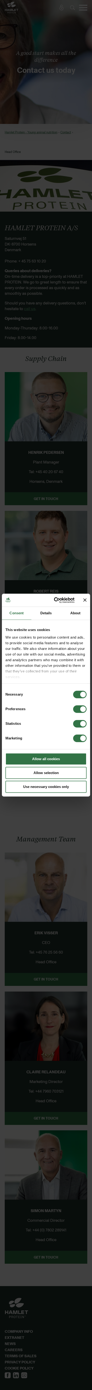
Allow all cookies (46, 759)
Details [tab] (46, 613)
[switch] (80, 709)
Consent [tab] (16, 613)
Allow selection (46, 773)
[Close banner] (85, 600)
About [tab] (75, 613)
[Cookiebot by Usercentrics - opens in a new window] (56, 600)
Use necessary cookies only (46, 787)
